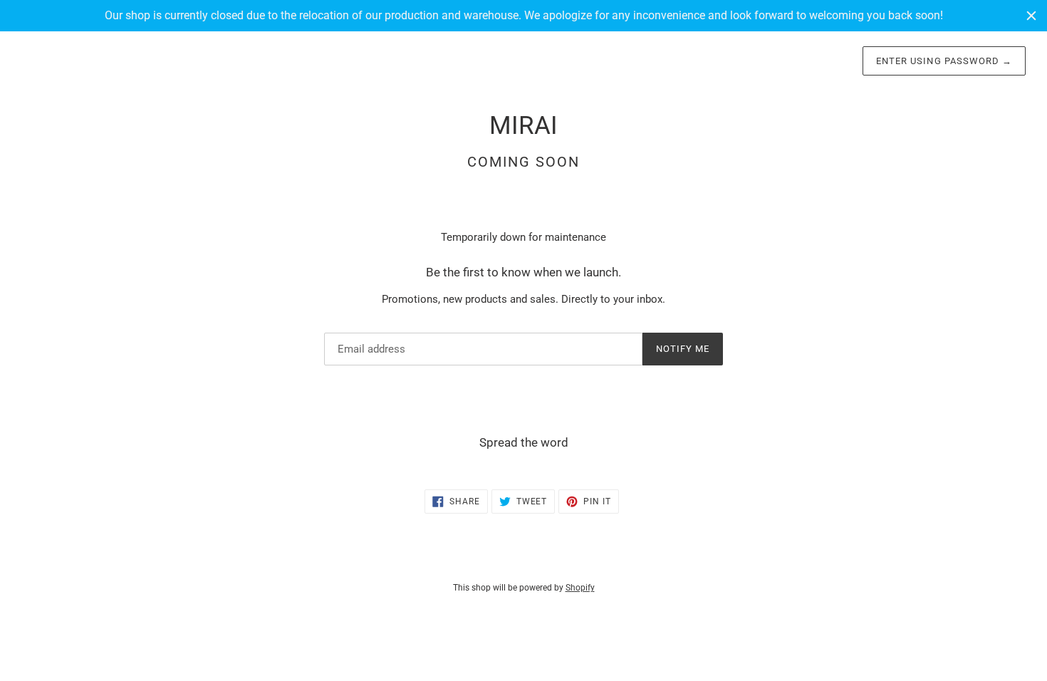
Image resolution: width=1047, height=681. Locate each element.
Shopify (580, 588)
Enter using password (944, 61)
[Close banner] (1031, 15)
